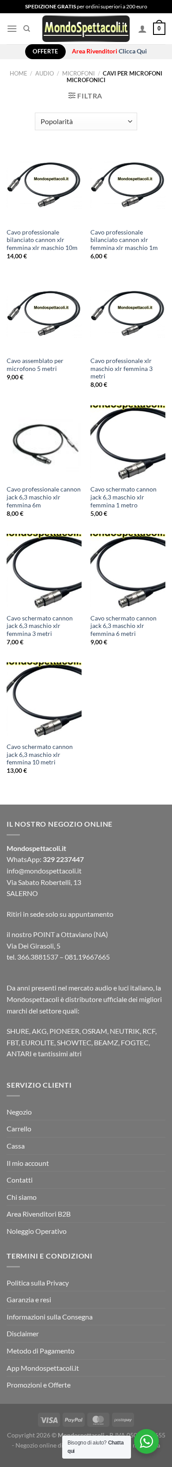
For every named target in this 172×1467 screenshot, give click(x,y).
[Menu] (12, 28)
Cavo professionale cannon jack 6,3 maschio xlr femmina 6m (44, 497)
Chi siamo (22, 1197)
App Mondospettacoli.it (43, 1368)
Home (18, 73)
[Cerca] (26, 28)
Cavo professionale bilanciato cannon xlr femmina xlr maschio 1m (124, 240)
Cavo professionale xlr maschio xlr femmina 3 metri (121, 368)
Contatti (20, 1180)
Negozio (19, 1112)
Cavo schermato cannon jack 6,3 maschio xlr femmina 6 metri (123, 626)
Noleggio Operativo (37, 1231)
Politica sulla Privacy (38, 1282)
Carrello (19, 1128)
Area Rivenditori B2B (39, 1214)
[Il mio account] (142, 28)
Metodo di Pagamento (41, 1350)
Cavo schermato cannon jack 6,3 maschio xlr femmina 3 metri (40, 626)
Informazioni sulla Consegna (50, 1316)
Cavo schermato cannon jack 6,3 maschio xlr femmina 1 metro (123, 497)
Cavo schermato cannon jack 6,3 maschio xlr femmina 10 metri (40, 754)
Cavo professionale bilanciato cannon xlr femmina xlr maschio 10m (42, 240)
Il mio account (28, 1163)
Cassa (16, 1146)
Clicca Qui (133, 51)
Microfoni (78, 73)
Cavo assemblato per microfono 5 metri (35, 364)
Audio (44, 73)
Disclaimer (23, 1333)
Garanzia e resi (29, 1299)
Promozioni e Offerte (39, 1384)
